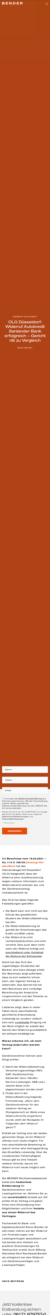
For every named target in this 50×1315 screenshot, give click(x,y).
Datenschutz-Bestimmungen (15, 816)
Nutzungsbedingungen (13, 819)
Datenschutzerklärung (30, 798)
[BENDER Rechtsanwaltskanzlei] (12, 3)
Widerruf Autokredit (25, 316)
